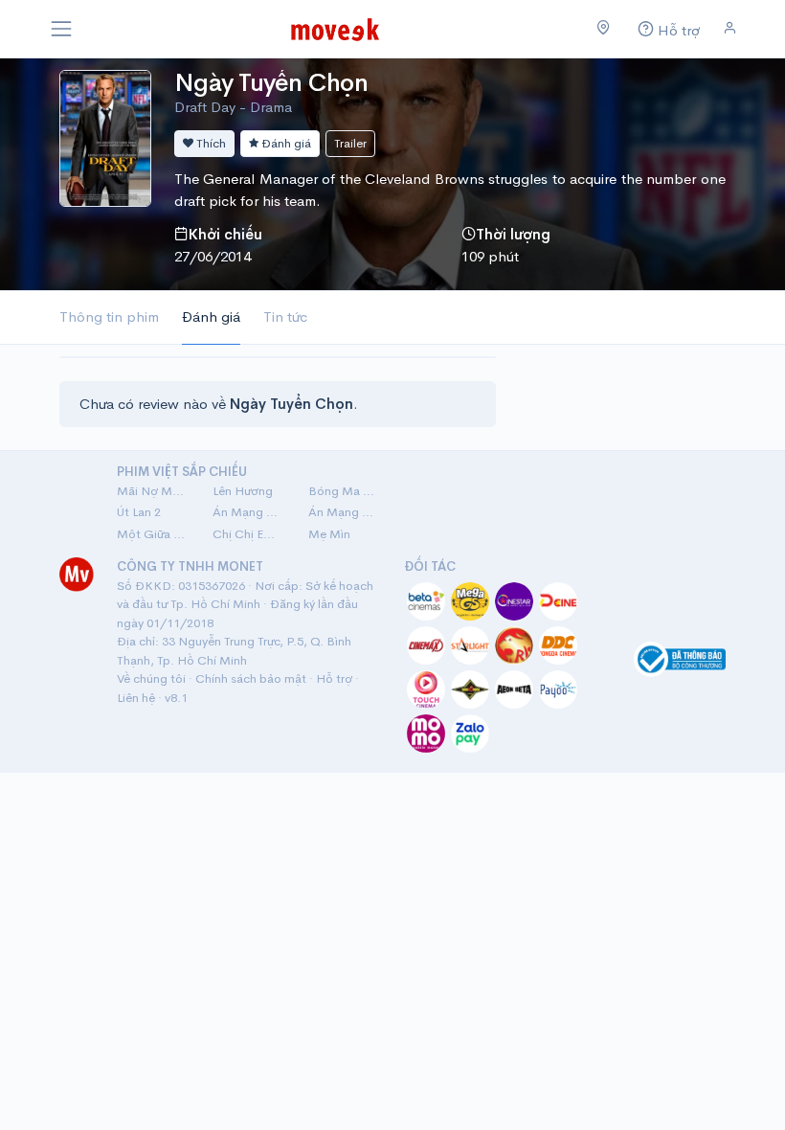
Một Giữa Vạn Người (153, 534)
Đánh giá (284, 143)
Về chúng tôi (151, 678)
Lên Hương (243, 491)
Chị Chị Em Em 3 (249, 534)
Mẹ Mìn (329, 534)
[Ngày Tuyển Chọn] (105, 136)
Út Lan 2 (139, 512)
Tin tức (285, 316)
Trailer (350, 143)
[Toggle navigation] (61, 28)
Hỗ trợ (334, 678)
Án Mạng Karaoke (249, 512)
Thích (209, 143)
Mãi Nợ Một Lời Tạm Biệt (153, 491)
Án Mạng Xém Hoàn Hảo (344, 512)
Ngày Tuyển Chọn (271, 83)
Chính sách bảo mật (250, 678)
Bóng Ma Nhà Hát (344, 491)
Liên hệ (136, 697)
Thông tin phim (109, 316)
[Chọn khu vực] (603, 28)
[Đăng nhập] (730, 28)
